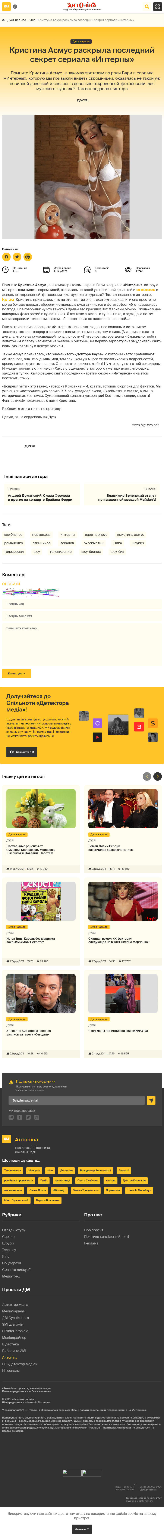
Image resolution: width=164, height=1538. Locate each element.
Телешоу (9, 1250)
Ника (117, 543)
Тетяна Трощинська (85, 1190)
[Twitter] (17, 257)
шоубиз (138, 543)
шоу (37, 551)
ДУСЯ (82, 100)
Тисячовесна (12, 1170)
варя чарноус (96, 534)
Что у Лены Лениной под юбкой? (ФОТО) (118, 1031)
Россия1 (124, 1170)
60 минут (59, 1190)
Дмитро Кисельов (134, 1180)
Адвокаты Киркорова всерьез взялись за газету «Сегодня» (28, 1032)
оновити (11, 584)
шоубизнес (13, 534)
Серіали (9, 1236)
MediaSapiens (13, 1311)
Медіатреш (11, 1276)
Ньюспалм (11, 1370)
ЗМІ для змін (12, 1324)
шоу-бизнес (91, 551)
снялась (145, 290)
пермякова (41, 534)
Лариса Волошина (47, 1200)
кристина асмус (130, 534)
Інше (32, 20)
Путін (43, 1180)
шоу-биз (117, 551)
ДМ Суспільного (15, 1318)
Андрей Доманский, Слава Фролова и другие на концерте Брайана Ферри (40, 497)
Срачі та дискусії (16, 1269)
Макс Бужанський (16, 1200)
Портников (113, 1190)
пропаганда (62, 1180)
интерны (67, 534)
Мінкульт (34, 1170)
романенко (13, 543)
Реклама (91, 1243)
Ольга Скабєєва (88, 1180)
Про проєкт (93, 1230)
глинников (41, 543)
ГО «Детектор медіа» (19, 1364)
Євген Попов (37, 1190)
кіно (50, 1170)
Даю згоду (82, 1529)
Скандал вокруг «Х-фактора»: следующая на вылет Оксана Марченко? (118, 940)
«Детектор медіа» (23, 1399)
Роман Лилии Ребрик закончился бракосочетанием (110, 848)
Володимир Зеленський (95, 1170)
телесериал (14, 551)
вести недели (13, 1190)
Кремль (110, 1180)
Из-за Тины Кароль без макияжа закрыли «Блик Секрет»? (30, 940)
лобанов (67, 543)
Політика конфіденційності (106, 1236)
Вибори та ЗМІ (14, 1351)
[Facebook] (6, 257)
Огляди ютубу (13, 1230)
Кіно (5, 1256)
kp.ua (8, 299)
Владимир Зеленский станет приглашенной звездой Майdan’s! (127, 497)
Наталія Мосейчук (139, 1190)
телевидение (61, 551)
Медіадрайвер (14, 1337)
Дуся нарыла (16, 20)
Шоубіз (8, 1243)
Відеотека (10, 1344)
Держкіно (66, 1170)
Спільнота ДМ (25, 752)
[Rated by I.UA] (72, 1472)
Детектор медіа (15, 1304)
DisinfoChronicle (15, 1331)
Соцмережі (11, 1263)
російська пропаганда (18, 1180)
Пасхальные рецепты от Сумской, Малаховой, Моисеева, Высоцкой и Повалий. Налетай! (30, 849)
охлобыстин (94, 543)
